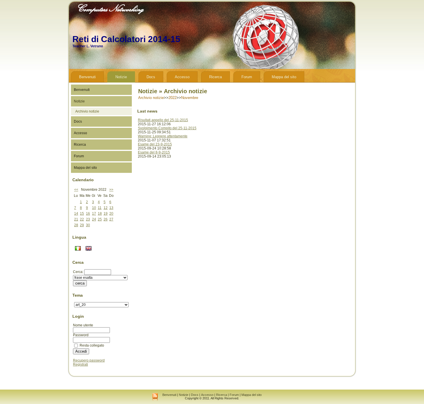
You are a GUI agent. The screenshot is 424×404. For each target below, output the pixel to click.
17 (94, 214)
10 (94, 208)
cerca (80, 283)
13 (111, 208)
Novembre (189, 98)
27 (111, 219)
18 (100, 214)
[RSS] (155, 397)
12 (106, 208)
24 (94, 219)
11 (100, 208)
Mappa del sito (251, 394)
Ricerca (221, 394)
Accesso (207, 394)
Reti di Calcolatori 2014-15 (126, 39)
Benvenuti (169, 394)
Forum (234, 394)
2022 (172, 98)
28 (76, 225)
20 (111, 214)
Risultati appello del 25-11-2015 (163, 120)
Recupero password (89, 360)
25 (100, 219)
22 (82, 219)
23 (88, 219)
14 (76, 214)
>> (111, 190)
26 (106, 219)
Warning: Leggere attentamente (162, 136)
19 (106, 214)
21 (76, 219)
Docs (194, 394)
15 (82, 214)
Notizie (147, 91)
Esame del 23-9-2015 (155, 144)
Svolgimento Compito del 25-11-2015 (167, 128)
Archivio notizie (87, 111)
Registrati (80, 364)
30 (88, 225)
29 (82, 225)
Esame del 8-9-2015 (154, 152)
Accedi (81, 351)
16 (88, 214)
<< (76, 190)
